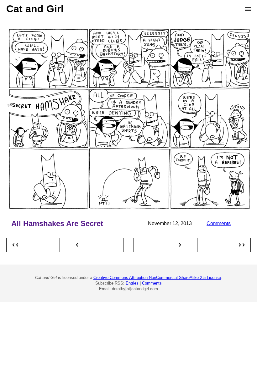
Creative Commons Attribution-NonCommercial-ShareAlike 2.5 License (157, 277)
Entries (132, 283)
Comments (219, 223)
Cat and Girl (35, 8)
